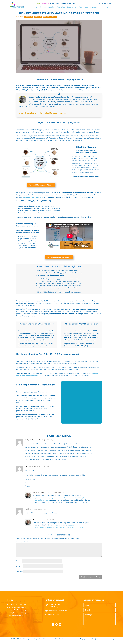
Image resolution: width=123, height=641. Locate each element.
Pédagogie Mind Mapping (17, 610)
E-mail (19, 566)
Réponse (99, 440)
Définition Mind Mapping (17, 604)
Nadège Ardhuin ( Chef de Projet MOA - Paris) (40, 440)
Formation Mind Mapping (32, 197)
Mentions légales (25, 639)
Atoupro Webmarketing (106, 639)
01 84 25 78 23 (107, 3)
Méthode (46, 16)
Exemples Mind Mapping (17, 613)
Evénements (28, 16)
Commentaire (22, 542)
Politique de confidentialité (41, 639)
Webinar (53, 16)
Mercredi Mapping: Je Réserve (41, 185)
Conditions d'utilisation (59, 639)
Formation (37, 16)
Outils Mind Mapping (16, 615)
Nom (18, 561)
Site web (19, 571)
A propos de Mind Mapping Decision (79, 639)
